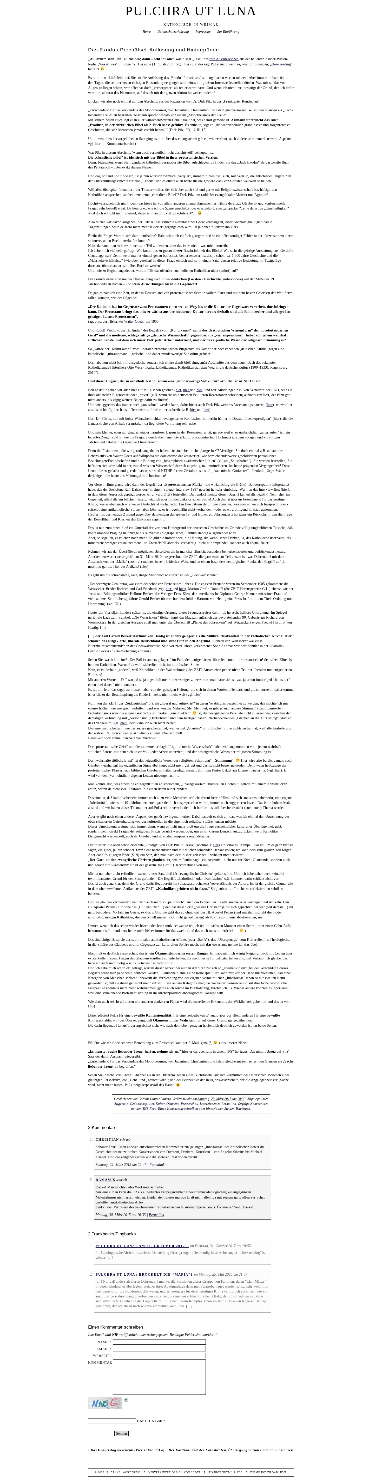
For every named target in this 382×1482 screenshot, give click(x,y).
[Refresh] (126, 1400)
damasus (105, 1180)
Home (147, 31)
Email (103, 1349)
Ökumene (172, 1104)
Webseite (102, 1356)
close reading (281, 64)
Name (103, 1342)
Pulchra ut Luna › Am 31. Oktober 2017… (142, 1246)
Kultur (160, 1104)
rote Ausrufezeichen (224, 59)
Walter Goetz (133, 321)
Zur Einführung (228, 31)
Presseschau (189, 1104)
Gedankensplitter (142, 1104)
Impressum (203, 31)
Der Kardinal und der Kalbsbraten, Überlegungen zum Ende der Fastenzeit (231, 1450)
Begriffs (155, 330)
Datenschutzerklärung (173, 31)
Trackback (242, 1109)
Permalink (228, 1104)
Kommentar (100, 1362)
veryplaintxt (159, 1472)
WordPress (132, 1472)
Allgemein (121, 1104)
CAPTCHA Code (149, 1421)
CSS (240, 1472)
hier (186, 64)
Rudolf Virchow (107, 330)
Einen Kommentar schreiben (178, 1109)
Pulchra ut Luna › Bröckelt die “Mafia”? (144, 1274)
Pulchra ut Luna (191, 11)
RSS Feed (149, 1109)
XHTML (227, 1472)
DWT (283, 1472)
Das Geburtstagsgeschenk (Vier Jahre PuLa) (127, 1450)
